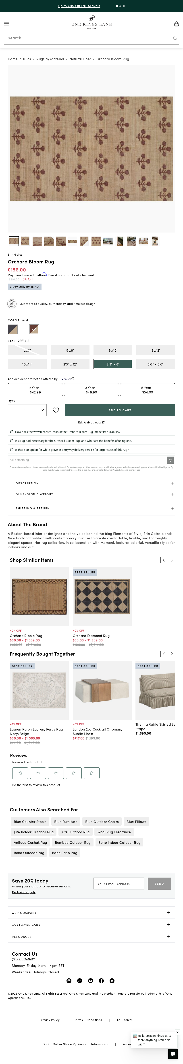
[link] (91, 483)
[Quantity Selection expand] (43, 410)
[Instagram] (70, 980)
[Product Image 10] (131, 241)
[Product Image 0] (14, 241)
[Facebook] (102, 980)
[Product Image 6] (84, 241)
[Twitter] (113, 980)
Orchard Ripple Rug (26, 635)
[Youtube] (91, 980)
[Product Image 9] (120, 241)
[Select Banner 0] (117, 6)
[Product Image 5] (72, 241)
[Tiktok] (80, 980)
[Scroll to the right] (172, 560)
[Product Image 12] (155, 241)
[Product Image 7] (96, 241)
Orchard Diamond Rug (91, 635)
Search (14, 38)
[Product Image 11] (143, 241)
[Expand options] (172, 483)
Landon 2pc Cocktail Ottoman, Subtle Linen (97, 731)
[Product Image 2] (37, 241)
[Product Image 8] (108, 241)
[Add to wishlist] (56, 410)
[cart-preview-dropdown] (176, 23)
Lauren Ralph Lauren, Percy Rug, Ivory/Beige (37, 731)
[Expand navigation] (10, 23)
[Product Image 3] (49, 241)
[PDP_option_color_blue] (13, 329)
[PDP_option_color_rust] (34, 329)
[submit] (175, 39)
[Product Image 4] (61, 241)
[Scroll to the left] (163, 560)
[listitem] (30, 821)
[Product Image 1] (25, 241)
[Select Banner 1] (120, 6)
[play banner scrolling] (124, 6)
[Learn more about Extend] (72, 378)
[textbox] (27, 410)
